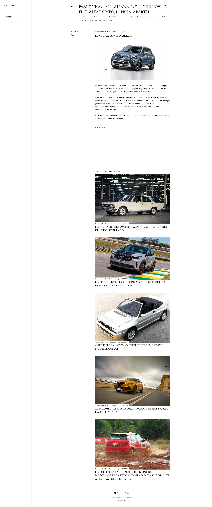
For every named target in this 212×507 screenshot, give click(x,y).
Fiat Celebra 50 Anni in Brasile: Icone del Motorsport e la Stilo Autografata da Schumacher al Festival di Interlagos (132, 475)
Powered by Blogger (123, 493)
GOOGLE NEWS (96, 21)
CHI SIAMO (108, 21)
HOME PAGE (84, 21)
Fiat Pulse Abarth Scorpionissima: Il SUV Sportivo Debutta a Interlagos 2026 (130, 283)
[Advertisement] (132, 149)
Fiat (72, 35)
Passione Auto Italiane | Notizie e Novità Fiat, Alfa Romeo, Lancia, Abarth (123, 9)
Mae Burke (128, 497)
